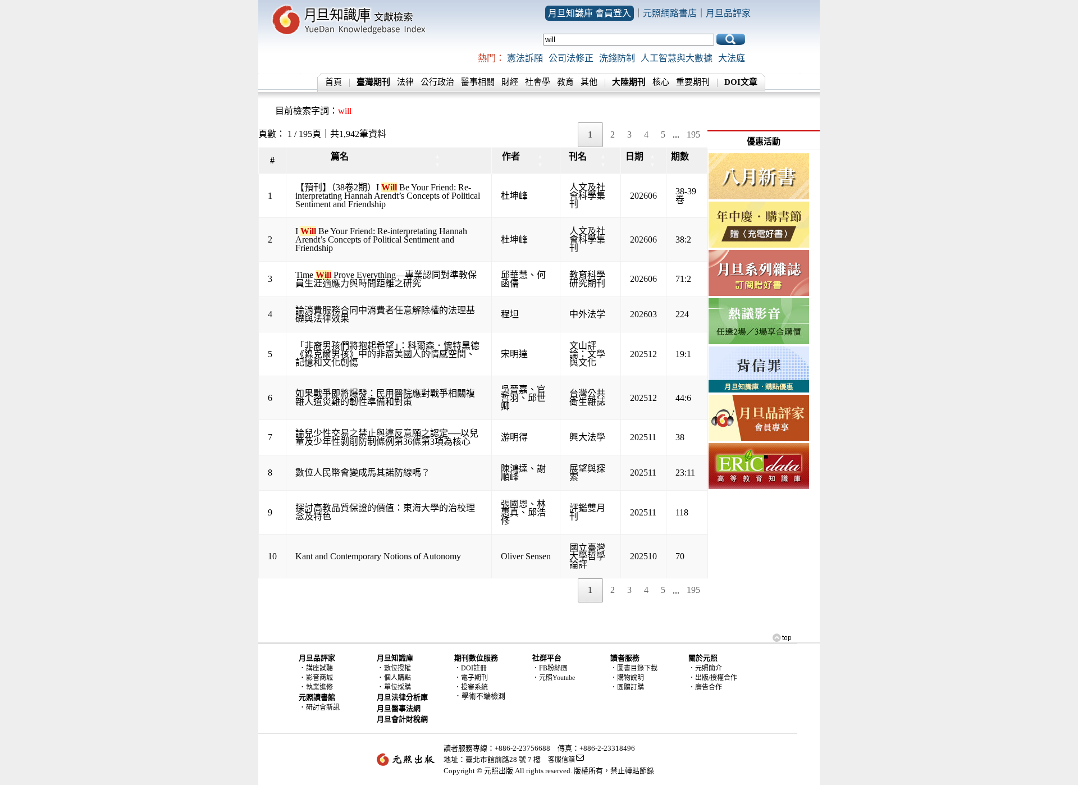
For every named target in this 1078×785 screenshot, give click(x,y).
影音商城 (319, 678)
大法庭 (731, 58)
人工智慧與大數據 (676, 58)
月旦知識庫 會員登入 (589, 13)
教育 (565, 81)
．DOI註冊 (470, 668)
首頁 (333, 81)
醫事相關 (478, 81)
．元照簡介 (705, 668)
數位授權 (397, 668)
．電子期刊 (471, 678)
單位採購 (397, 687)
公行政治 (437, 81)
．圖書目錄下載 (633, 668)
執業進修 (319, 687)
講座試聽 (319, 668)
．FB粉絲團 (550, 668)
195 (693, 134)
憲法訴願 (525, 58)
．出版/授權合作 (712, 678)
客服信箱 (561, 760)
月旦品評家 (728, 13)
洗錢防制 (617, 58)
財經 (509, 81)
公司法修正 (571, 58)
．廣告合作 (705, 687)
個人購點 (397, 678)
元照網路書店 (670, 13)
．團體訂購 (627, 687)
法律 (405, 81)
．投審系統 (471, 687)
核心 (660, 81)
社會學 (537, 81)
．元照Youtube (553, 678)
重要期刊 (693, 81)
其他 (589, 81)
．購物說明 (627, 678)
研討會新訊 (323, 707)
